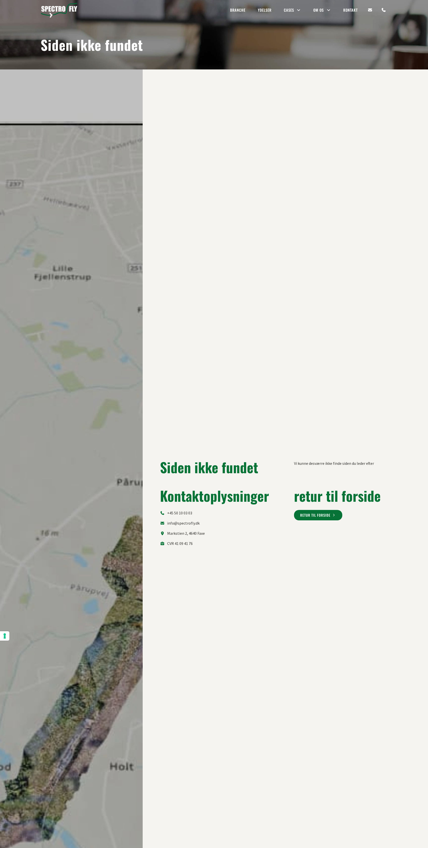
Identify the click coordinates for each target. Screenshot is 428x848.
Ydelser (264, 10)
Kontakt (350, 10)
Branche (237, 10)
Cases (289, 10)
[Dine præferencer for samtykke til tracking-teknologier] (4, 636)
